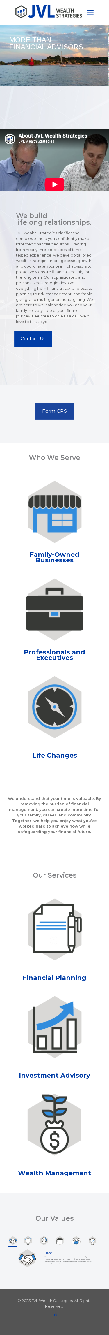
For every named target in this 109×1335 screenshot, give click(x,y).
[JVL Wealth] (48, 17)
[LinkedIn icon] (54, 1314)
